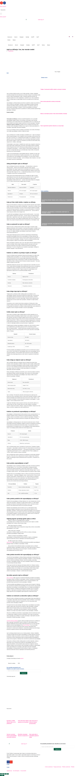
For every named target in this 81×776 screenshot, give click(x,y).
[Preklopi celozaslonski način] (3, 773)
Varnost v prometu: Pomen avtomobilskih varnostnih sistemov (11, 736)
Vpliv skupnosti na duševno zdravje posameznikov (33, 722)
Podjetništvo (10, 51)
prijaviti (21, 658)
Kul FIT (32, 37)
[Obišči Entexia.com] (23, 83)
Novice (14, 39)
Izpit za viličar (9, 542)
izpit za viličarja (26, 625)
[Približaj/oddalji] (1, 773)
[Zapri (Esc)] (8, 773)
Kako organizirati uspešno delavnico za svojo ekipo (52, 125)
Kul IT (38, 37)
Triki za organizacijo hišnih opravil (14, 9)
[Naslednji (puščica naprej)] (3, 775)
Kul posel (21, 37)
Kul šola (27, 37)
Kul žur (9, 39)
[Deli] (6, 773)
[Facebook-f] (8, 761)
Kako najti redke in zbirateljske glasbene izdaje (34, 736)
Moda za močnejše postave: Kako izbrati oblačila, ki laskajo (53, 113)
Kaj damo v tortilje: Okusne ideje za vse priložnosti (11, 722)
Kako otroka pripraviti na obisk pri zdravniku (50, 101)
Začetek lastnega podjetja (12, 620)
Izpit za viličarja (10, 577)
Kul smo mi (10, 37)
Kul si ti (15, 37)
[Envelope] (1, 2)
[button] (1, 14)
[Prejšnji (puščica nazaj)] (1, 775)
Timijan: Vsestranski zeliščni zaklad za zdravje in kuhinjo (53, 89)
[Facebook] (4, 2)
